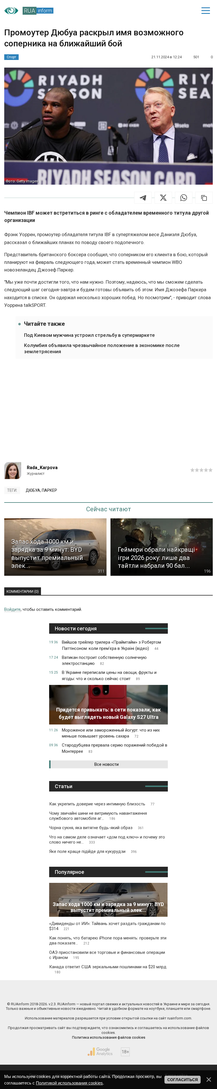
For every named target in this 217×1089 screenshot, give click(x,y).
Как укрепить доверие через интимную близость (102, 803)
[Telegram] (143, 198)
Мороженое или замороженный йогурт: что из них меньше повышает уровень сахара (111, 733)
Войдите (12, 609)
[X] (163, 198)
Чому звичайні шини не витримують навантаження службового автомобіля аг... (98, 816)
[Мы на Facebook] (56, 992)
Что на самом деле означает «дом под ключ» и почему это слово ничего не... (107, 839)
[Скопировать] (204, 198)
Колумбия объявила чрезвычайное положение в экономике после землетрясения (102, 348)
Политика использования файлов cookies (108, 1037)
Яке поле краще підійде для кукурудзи (93, 851)
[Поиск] (166, 10)
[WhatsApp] (183, 198)
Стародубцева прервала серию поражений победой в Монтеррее (114, 748)
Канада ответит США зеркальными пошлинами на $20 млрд (107, 969)
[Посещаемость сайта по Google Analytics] (100, 1051)
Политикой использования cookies (69, 1083)
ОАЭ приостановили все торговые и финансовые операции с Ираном (107, 955)
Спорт (11, 57)
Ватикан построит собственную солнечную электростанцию (104, 660)
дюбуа (33, 490)
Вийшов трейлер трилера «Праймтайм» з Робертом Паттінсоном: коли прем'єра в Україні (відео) (111, 645)
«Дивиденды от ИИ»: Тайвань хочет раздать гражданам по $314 (107, 926)
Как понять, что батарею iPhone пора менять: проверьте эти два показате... (107, 940)
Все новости (106, 764)
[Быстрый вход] (186, 10)
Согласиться (182, 1079)
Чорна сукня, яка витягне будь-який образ (96, 827)
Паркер (49, 490)
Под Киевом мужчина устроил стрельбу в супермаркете (89, 335)
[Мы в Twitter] (160, 992)
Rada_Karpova (42, 467)
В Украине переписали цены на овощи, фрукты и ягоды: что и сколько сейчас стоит (109, 675)
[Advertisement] (108, 414)
